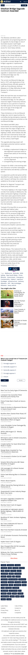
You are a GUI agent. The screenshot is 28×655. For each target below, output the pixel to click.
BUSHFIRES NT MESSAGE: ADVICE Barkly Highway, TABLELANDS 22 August (12, 511)
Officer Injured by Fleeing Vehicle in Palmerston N (13, 486)
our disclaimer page (18, 653)
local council (4, 579)
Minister (11, 573)
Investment (4, 582)
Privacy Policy (4, 610)
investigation (5, 585)
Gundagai (4, 281)
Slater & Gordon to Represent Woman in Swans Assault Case (14, 408)
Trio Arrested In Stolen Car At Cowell (13, 456)
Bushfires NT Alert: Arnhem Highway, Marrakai (13, 518)
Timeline (4, 386)
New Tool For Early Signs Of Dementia (14, 390)
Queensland (18, 573)
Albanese (4, 285)
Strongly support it (9, 363)
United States (18, 585)
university (18, 565)
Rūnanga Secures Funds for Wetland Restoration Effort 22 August (13, 419)
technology (17, 582)
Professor (13, 570)
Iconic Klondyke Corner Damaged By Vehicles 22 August (13, 426)
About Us (17, 610)
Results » (21, 380)
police (10, 568)
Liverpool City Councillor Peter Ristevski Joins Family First (11, 396)
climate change (5, 596)
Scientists (4, 593)
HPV (9, 283)
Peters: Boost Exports (8, 481)
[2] (19, 639)
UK (13, 576)
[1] (18, 639)
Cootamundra (5, 279)
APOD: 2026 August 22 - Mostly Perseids (11, 432)
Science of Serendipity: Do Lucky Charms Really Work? (19, 293)
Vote (5, 380)
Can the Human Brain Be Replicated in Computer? (19, 303)
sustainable (16, 587)
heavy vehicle (12, 285)
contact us (7, 653)
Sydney (3, 275)
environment (5, 573)
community (4, 568)
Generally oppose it (9, 370)
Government (11, 277)
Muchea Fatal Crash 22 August (11, 505)
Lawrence (20, 279)
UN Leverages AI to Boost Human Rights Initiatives (12, 469)
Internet (3, 599)
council (9, 576)
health (19, 570)
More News (14, 558)
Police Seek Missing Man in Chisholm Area (13, 475)
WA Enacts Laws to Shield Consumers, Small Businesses (14, 439)
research (22, 568)
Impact (17, 596)
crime (3, 587)
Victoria (7, 570)
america (12, 596)
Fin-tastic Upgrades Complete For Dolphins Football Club (12, 499)
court (22, 596)
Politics (2, 5)
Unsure (5, 376)
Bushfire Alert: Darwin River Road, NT (13, 414)
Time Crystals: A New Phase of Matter (19, 311)
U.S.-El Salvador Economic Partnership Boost (14, 536)
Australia (16, 273)
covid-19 (18, 576)
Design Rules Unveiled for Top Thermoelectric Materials (11, 451)
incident (9, 599)
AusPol (11, 585)
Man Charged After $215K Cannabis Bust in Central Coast (13, 547)
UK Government (13, 590)
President (20, 593)
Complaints (18, 612)
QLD (20, 590)
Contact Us (18, 608)
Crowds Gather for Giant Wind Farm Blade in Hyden (13, 445)
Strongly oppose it (9, 373)
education (11, 582)
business (4, 576)
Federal (13, 279)
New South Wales (12, 275)
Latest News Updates (4, 607)
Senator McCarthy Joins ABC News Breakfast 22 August (12, 463)
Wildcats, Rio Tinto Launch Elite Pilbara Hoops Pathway (12, 553)
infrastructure (12, 281)
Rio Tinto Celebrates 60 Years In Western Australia (12, 524)
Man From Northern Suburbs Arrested (14, 530)
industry (24, 582)
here (15, 265)
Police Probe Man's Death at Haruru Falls (13, 402)
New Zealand (5, 590)
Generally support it (10, 367)
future (9, 593)
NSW (21, 273)
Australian (15, 568)
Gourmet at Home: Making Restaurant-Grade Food (20, 323)
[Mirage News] (5, 1)
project (24, 585)
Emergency (20, 277)
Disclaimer (4, 612)
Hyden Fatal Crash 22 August (10, 542)
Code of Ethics (19, 606)
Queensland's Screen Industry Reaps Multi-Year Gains (13, 492)
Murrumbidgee (16, 283)
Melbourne (8, 273)
